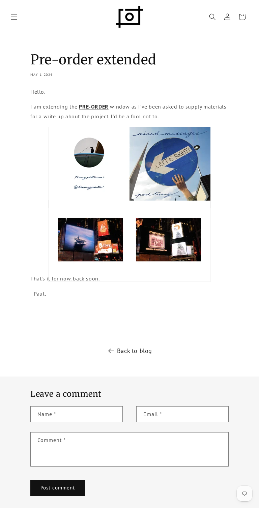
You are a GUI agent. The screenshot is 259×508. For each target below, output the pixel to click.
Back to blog (134, 351)
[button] (14, 16)
